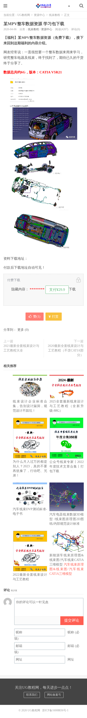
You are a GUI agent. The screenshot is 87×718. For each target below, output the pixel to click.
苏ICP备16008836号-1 (55, 710)
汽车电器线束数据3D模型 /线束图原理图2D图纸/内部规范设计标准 (66, 519)
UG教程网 (43, 5)
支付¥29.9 (57, 290)
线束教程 (54, 15)
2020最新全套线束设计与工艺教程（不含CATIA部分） (66, 350)
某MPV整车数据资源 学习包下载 (33, 23)
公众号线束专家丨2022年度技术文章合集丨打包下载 (66, 466)
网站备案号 (54, 694)
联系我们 (31, 694)
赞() (36, 316)
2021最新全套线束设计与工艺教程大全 (21, 348)
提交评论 (71, 620)
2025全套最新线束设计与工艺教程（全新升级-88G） (66, 406)
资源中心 (39, 15)
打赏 (54, 316)
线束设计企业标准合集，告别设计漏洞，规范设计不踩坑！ (30, 406)
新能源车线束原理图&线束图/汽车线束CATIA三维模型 (66, 564)
